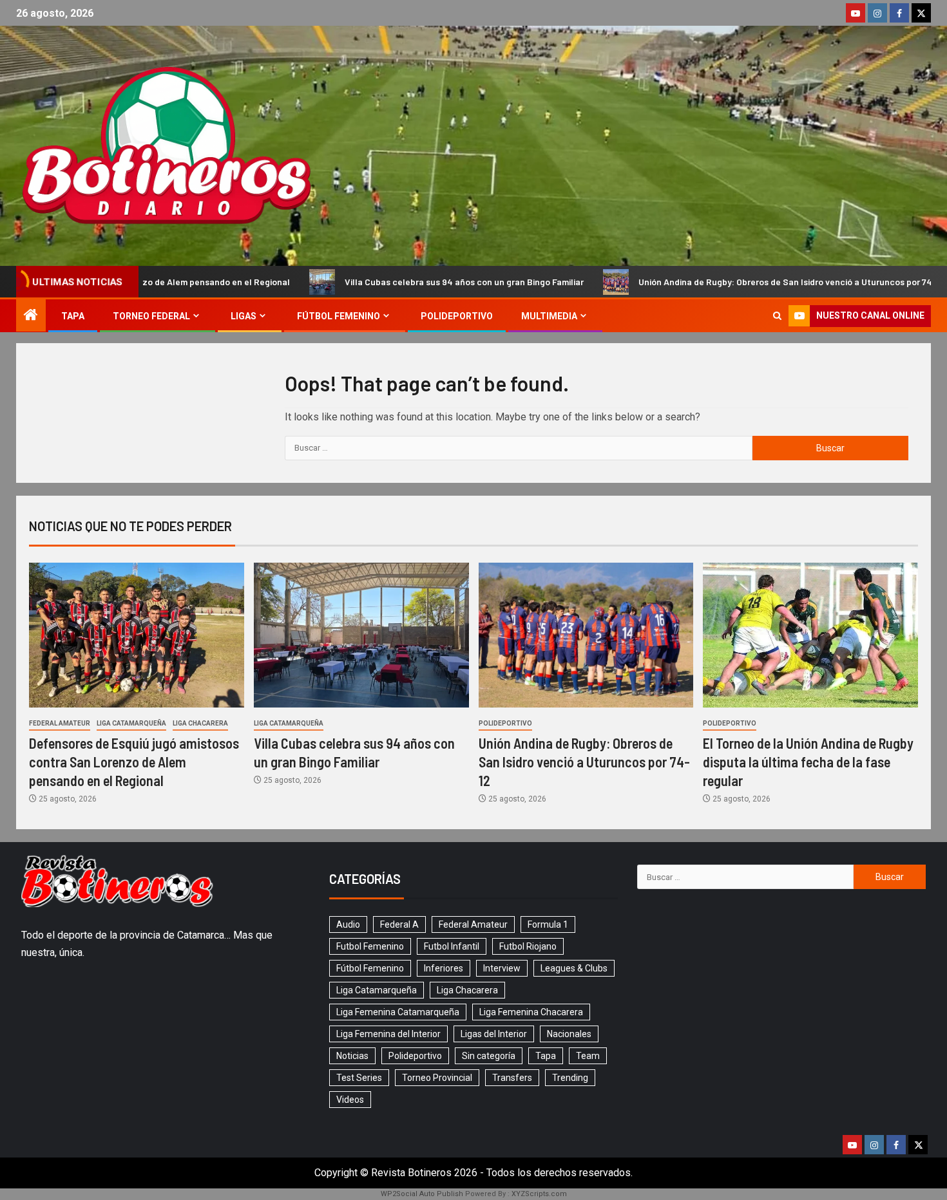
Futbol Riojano (528, 946)
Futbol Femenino (370, 946)
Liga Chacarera (200, 723)
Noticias (352, 1056)
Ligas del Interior (494, 1034)
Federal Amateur (59, 723)
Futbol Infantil (451, 946)
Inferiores (443, 968)
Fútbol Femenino (338, 316)
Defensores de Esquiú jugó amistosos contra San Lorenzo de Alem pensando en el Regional (134, 762)
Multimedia (549, 316)
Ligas (243, 316)
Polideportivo (457, 316)
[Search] (777, 315)
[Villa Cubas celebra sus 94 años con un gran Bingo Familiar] (361, 635)
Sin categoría (488, 1056)
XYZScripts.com (539, 1194)
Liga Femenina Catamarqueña (397, 1012)
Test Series (359, 1078)
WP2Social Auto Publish (422, 1194)
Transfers (512, 1078)
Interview (502, 968)
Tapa (72, 316)
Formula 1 (548, 924)
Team (588, 1056)
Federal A (399, 924)
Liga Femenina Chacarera (531, 1012)
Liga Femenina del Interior (388, 1034)
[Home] (31, 316)
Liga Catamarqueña (131, 723)
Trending (570, 1078)
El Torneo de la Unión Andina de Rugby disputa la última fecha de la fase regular (808, 762)
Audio (348, 924)
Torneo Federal (151, 316)
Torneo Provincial (437, 1078)
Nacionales (569, 1034)
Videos (350, 1099)
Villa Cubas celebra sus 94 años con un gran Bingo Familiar (408, 281)
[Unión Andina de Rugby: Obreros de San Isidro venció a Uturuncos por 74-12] (586, 635)
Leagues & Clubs (573, 968)
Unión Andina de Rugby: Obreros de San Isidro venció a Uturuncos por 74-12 (735, 281)
